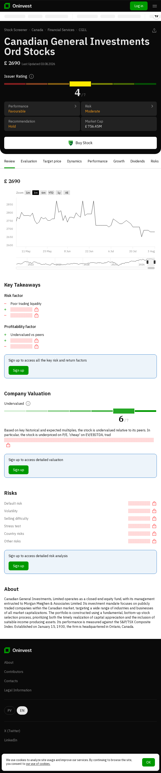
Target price (52, 161)
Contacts (11, 681)
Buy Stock (83, 142)
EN (22, 710)
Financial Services (61, 30)
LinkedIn (10, 740)
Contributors (13, 672)
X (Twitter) (12, 731)
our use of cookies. (38, 764)
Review (9, 161)
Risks (155, 161)
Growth (119, 161)
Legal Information (17, 690)
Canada (37, 30)
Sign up (18, 370)
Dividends (137, 161)
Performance (98, 161)
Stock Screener (15, 30)
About (8, 662)
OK (148, 762)
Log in (138, 6)
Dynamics (74, 161)
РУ (10, 710)
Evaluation (29, 161)
